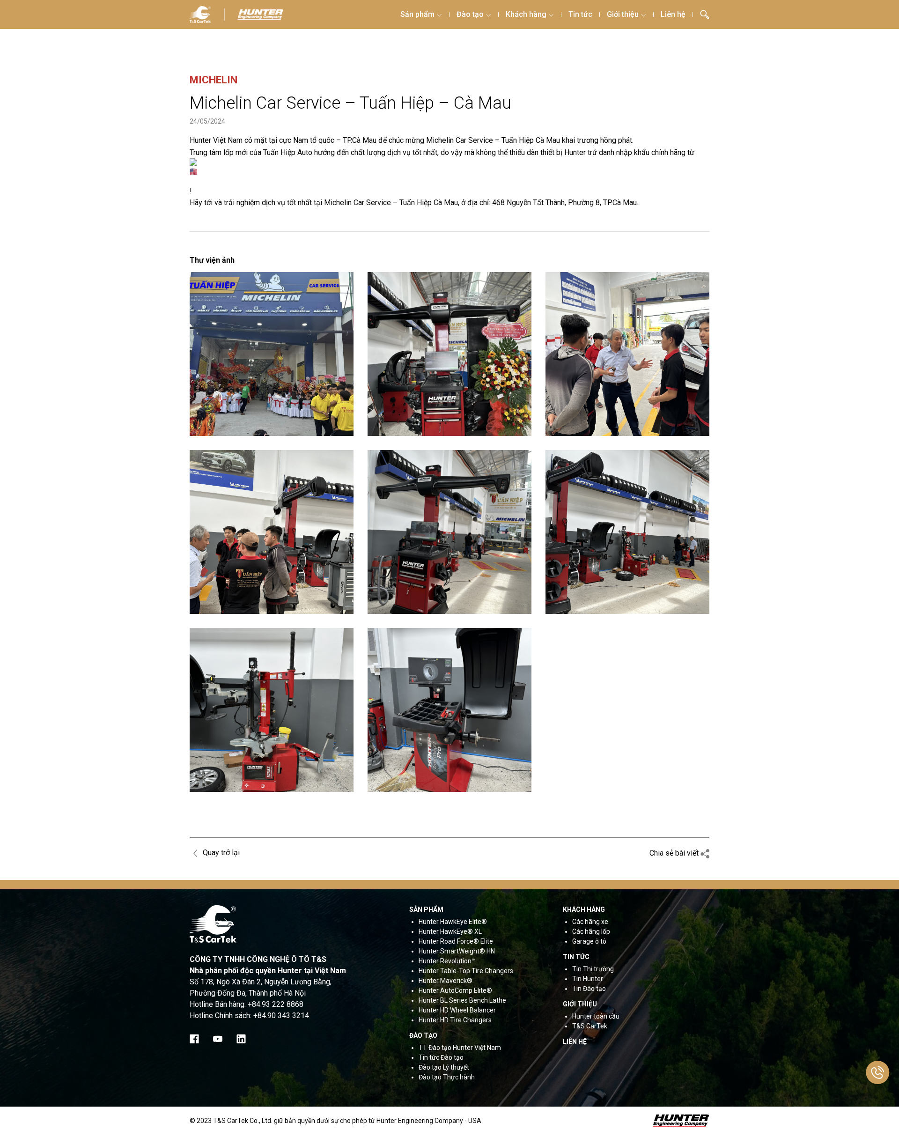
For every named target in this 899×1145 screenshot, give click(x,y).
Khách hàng (526, 14)
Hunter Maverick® (445, 980)
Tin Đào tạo (589, 988)
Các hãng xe (590, 921)
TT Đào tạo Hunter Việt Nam (460, 1047)
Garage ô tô (589, 941)
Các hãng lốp (591, 931)
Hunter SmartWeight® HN (457, 951)
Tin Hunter (587, 978)
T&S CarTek (589, 1026)
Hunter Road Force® (449, 941)
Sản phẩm (417, 14)
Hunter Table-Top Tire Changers (466, 971)
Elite (486, 941)
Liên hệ (673, 14)
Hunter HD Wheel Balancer (457, 1010)
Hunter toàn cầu (595, 1016)
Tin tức (580, 14)
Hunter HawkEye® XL (450, 931)
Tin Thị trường (593, 969)
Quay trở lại (220, 852)
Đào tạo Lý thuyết (444, 1067)
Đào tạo (470, 14)
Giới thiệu (623, 14)
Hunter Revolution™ (447, 961)
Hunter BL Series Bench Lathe (462, 1000)
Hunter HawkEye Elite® (453, 921)
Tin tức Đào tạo (441, 1057)
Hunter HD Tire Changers (455, 1020)
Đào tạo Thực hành (447, 1077)
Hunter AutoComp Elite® (455, 990)
